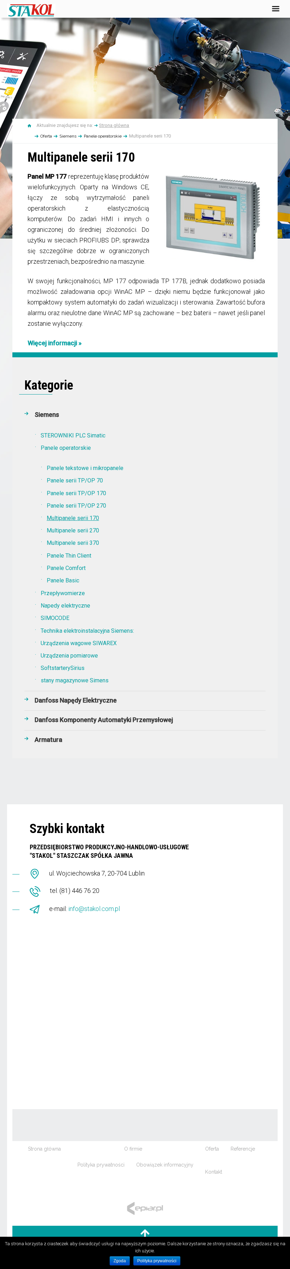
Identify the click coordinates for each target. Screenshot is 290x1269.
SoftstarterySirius (63, 668)
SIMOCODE (55, 618)
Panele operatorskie (103, 136)
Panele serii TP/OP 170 (76, 493)
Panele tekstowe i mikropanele (85, 468)
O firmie (133, 1149)
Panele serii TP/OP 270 (76, 505)
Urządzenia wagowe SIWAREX (79, 643)
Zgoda (120, 1260)
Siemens (67, 136)
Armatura (48, 739)
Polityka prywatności (100, 1165)
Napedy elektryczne (65, 605)
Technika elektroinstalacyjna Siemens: (87, 630)
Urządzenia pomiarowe (69, 655)
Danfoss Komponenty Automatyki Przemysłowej (104, 719)
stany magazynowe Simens (75, 680)
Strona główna (114, 125)
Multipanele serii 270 (73, 530)
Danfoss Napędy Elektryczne (76, 700)
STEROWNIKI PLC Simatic (73, 435)
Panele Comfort (66, 568)
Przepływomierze (63, 593)
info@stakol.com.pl (94, 908)
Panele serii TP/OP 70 (75, 480)
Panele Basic (63, 580)
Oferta (46, 136)
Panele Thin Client (69, 555)
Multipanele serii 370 (73, 543)
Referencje (243, 1149)
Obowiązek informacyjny (164, 1165)
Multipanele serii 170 (73, 518)
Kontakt (213, 1172)
